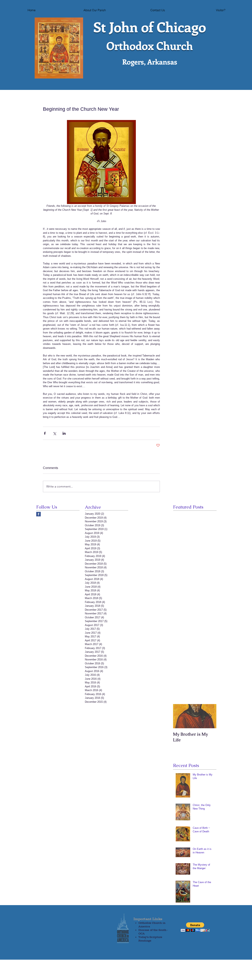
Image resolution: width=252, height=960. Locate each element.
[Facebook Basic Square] (38, 514)
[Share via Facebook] (45, 433)
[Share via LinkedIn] (64, 433)
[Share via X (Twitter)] (54, 433)
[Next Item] (210, 716)
